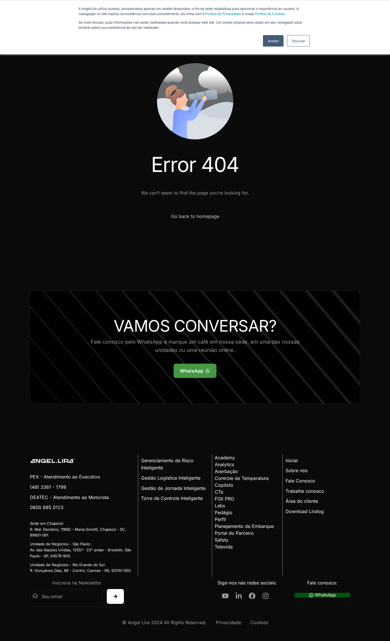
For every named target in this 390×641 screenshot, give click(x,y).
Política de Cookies (270, 13)
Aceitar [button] (273, 40)
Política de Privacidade (223, 13)
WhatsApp (325, 595)
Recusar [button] (298, 40)
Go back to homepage (195, 216)
